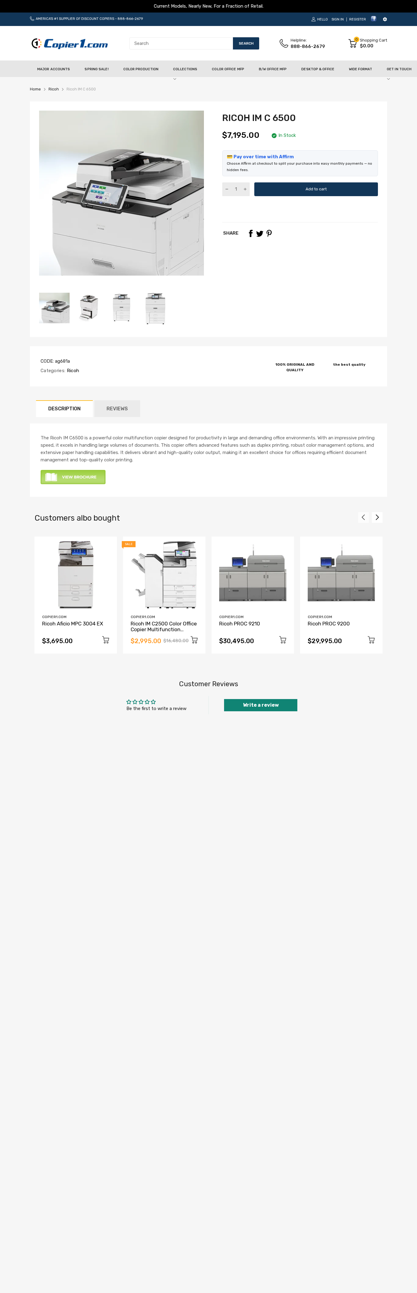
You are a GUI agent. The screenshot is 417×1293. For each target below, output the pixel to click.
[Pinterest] (269, 233)
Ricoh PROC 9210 (239, 624)
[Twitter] (259, 233)
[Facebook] (374, 21)
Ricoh (72, 370)
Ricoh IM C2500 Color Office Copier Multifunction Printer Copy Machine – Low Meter (164, 632)
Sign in (338, 19)
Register (357, 19)
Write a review (261, 705)
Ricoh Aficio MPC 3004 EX (72, 624)
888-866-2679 (130, 19)
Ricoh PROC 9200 (329, 624)
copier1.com (54, 617)
